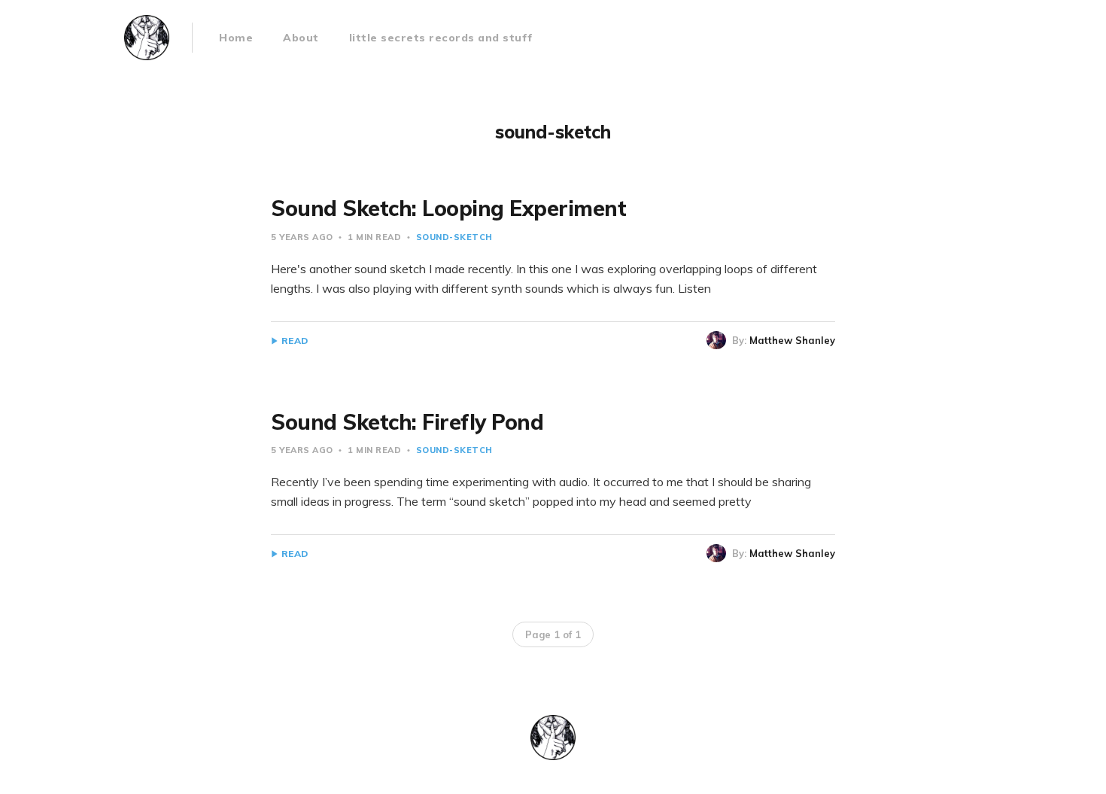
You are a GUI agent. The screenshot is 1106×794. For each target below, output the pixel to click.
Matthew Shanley (792, 340)
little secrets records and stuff (441, 37)
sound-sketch (454, 237)
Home (236, 37)
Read (294, 340)
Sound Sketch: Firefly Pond (407, 422)
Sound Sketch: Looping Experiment (448, 208)
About (301, 37)
